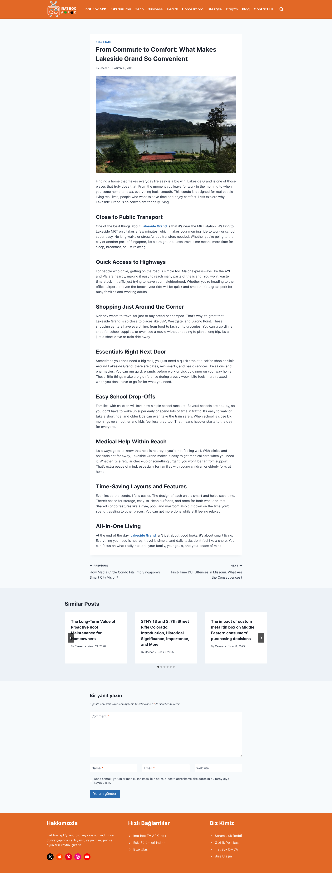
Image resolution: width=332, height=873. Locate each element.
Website (202, 768)
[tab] (158, 667)
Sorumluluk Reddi (228, 836)
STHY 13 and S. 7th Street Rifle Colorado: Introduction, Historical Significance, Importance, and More (165, 633)
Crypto (232, 9)
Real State (103, 42)
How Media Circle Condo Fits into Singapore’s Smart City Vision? (125, 571)
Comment (100, 716)
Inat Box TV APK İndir (149, 836)
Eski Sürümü (120, 9)
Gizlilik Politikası (227, 843)
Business (155, 9)
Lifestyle (215, 9)
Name (97, 768)
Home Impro (192, 9)
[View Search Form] (282, 9)
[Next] (261, 638)
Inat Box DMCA (226, 849)
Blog (246, 9)
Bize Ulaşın (141, 849)
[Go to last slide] (71, 638)
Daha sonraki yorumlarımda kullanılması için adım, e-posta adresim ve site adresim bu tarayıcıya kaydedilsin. (161, 780)
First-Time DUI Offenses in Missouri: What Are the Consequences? (206, 571)
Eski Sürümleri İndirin (149, 843)
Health (172, 9)
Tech (139, 9)
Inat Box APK (95, 9)
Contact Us (264, 9)
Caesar (104, 68)
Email (149, 768)
